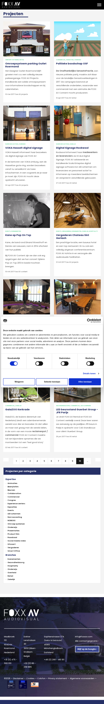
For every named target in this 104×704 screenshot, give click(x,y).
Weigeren (19, 382)
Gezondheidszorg (63, 406)
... (87, 461)
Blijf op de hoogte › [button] (87, 649)
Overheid (77, 60)
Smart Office (14, 551)
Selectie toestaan (52, 382)
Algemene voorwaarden (82, 678)
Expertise (11, 479)
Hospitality (93, 231)
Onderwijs (12, 527)
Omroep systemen (12, 60)
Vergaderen (66, 231)
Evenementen (16, 231)
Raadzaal (12, 537)
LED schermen (86, 406)
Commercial (60, 60)
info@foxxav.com (83, 636)
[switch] (39, 363)
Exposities (12, 507)
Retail (22, 60)
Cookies (30, 678)
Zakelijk (73, 144)
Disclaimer (18, 678)
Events (8, 231)
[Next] (98, 459)
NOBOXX (11, 520)
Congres (12, 500)
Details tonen (89, 373)
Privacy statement (57, 678)
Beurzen (11, 490)
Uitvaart (12, 544)
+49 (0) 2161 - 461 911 (54, 659)
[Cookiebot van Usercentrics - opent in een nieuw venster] (89, 321)
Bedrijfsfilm (13, 486)
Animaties (70, 60)
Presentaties (13, 530)
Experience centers (16, 503)
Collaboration (14, 493)
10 (81, 461)
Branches (11, 555)
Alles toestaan (85, 382)
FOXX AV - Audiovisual (20, 5)
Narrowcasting (11, 144)
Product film (13, 534)
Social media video (17, 540)
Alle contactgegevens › (87, 640)
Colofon (41, 678)
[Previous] (6, 459)
